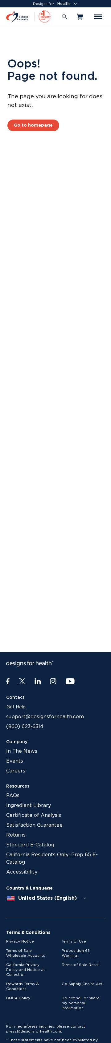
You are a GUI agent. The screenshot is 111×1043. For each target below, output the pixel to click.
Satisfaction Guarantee (34, 825)
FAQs (12, 795)
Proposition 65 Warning (76, 953)
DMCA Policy (18, 998)
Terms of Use (74, 941)
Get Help (16, 707)
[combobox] (46, 898)
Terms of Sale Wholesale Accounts (25, 953)
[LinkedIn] (38, 681)
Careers (15, 770)
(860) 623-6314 (24, 726)
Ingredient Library (28, 805)
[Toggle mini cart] (80, 16)
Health (63, 4)
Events (14, 761)
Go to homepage (33, 125)
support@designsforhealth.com (45, 716)
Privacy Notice (20, 941)
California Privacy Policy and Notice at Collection (25, 969)
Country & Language (29, 888)
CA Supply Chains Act (82, 984)
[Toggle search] (64, 17)
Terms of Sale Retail (81, 965)
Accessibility (21, 872)
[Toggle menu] (98, 17)
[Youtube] (70, 681)
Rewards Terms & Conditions (22, 986)
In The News (21, 751)
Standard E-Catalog (30, 844)
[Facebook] (8, 681)
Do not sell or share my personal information (81, 1003)
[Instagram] (53, 681)
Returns (16, 835)
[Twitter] (22, 681)
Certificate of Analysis (33, 815)
